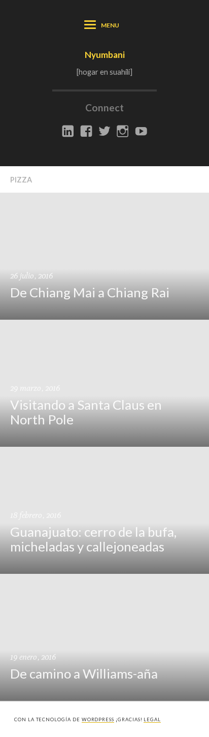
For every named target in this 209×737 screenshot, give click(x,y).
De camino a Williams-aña (84, 673)
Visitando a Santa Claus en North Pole (86, 411)
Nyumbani (105, 54)
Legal (152, 719)
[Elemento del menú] (68, 131)
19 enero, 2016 (33, 657)
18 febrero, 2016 (35, 515)
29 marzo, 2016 (35, 388)
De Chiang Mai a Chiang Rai (89, 292)
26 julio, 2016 (31, 276)
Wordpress (98, 719)
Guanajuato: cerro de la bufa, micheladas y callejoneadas (93, 539)
